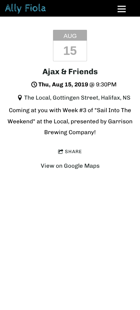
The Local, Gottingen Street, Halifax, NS (77, 97)
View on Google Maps (70, 165)
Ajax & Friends (70, 71)
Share (73, 151)
